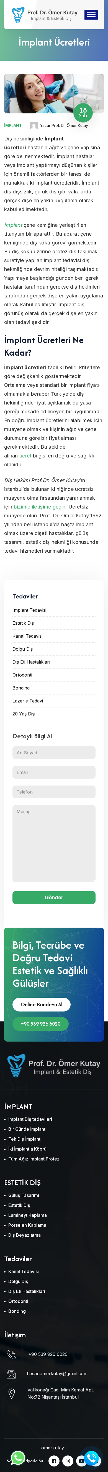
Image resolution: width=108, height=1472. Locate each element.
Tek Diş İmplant (24, 1139)
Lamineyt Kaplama (27, 1215)
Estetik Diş (23, 623)
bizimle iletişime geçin (40, 507)
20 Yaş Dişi (23, 714)
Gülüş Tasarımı (23, 1195)
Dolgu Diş (22, 649)
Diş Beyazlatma (24, 1235)
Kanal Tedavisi (27, 636)
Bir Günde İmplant (26, 1129)
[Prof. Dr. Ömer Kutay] (44, 14)
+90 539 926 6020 (40, 1024)
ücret (25, 456)
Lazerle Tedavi (27, 701)
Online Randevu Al (41, 1004)
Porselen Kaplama (27, 1225)
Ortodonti (22, 675)
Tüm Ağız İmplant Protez (34, 1159)
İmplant (13, 125)
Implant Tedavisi (29, 610)
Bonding (21, 688)
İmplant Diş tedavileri (30, 1119)
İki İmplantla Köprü (27, 1149)
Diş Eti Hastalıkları (31, 662)
